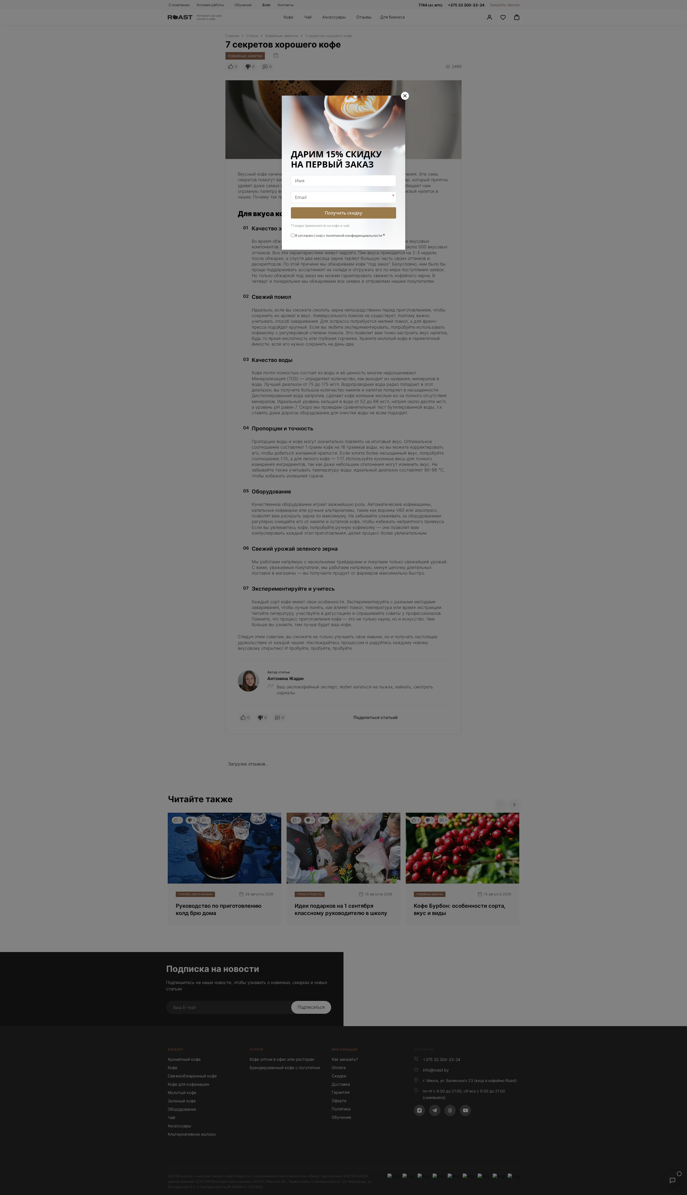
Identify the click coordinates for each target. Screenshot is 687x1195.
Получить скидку (343, 213)
